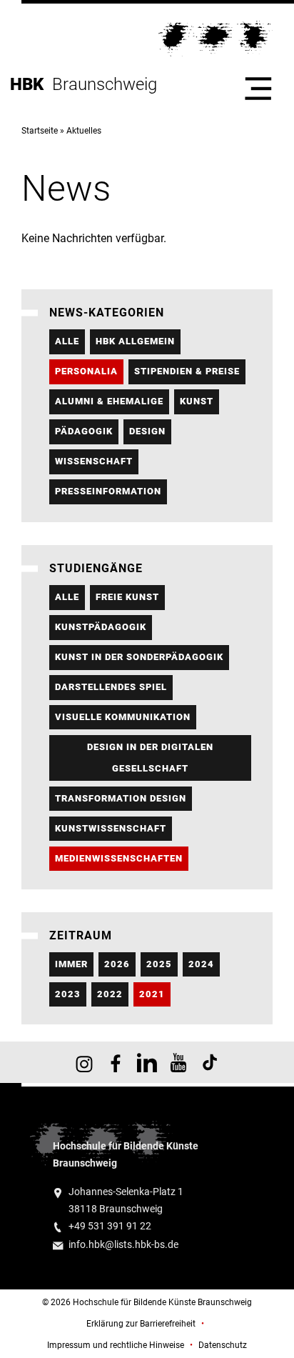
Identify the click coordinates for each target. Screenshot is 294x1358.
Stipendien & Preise (187, 371)
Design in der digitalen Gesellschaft (150, 758)
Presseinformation (108, 491)
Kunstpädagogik (100, 626)
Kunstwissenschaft (110, 828)
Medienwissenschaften (119, 858)
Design (147, 431)
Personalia (86, 371)
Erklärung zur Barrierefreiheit (141, 1324)
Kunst (196, 401)
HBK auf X (147, 1062)
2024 (201, 964)
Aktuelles (83, 131)
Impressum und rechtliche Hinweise (115, 1345)
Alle (67, 341)
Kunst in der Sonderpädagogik (139, 656)
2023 (68, 994)
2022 (110, 994)
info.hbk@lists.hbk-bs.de (123, 1245)
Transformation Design (120, 798)
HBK (31, 84)
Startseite (39, 131)
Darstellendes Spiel (111, 687)
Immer (71, 964)
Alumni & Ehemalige (109, 401)
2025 (159, 964)
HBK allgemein (135, 341)
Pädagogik (84, 431)
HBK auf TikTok (210, 1062)
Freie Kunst (127, 596)
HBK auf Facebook (116, 1062)
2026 (117, 964)
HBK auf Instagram (84, 1062)
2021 (152, 994)
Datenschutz (222, 1345)
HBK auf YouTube (178, 1062)
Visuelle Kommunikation (123, 717)
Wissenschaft (94, 461)
